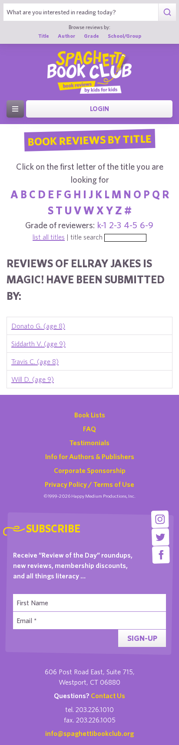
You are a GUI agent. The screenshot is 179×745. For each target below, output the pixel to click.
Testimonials (89, 442)
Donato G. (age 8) (38, 326)
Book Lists (89, 415)
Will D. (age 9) (32, 379)
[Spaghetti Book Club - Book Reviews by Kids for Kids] (89, 72)
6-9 (146, 225)
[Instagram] (160, 519)
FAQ (89, 429)
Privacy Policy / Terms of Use (89, 484)
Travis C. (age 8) (35, 361)
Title (43, 36)
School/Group (124, 36)
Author (66, 36)
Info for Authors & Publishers (89, 456)
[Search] (167, 12)
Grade (91, 36)
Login (99, 108)
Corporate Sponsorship (90, 470)
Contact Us (108, 695)
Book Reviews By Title (89, 140)
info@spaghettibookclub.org (89, 733)
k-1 (101, 225)
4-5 (130, 225)
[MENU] (15, 109)
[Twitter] (160, 537)
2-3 (115, 225)
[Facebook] (161, 555)
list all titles (49, 237)
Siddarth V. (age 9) (38, 344)
